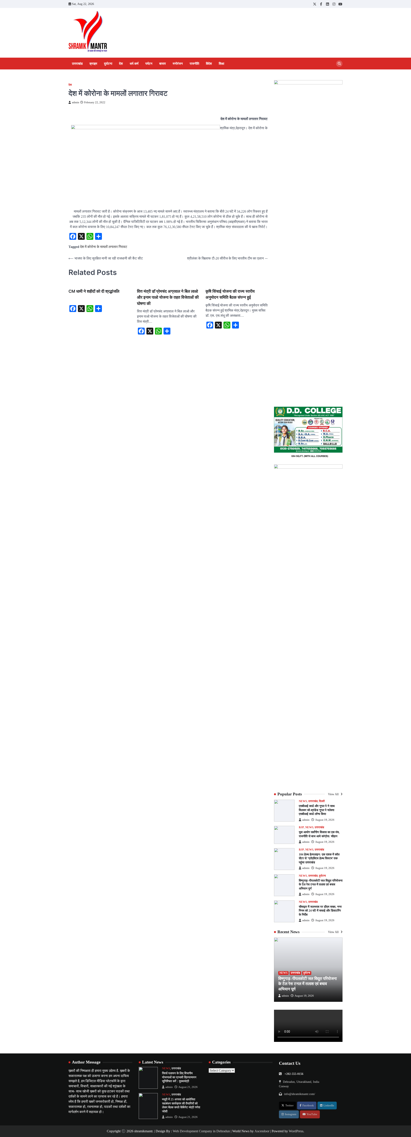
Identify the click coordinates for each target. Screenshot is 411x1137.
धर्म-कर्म (134, 63)
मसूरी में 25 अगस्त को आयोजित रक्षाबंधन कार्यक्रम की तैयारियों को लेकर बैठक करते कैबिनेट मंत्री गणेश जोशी (181, 1105)
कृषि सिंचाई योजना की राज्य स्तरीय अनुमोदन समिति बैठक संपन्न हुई (230, 294)
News (303, 801)
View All (334, 794)
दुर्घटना (108, 63)
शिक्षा (221, 63)
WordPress (296, 1131)
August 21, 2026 (188, 1087)
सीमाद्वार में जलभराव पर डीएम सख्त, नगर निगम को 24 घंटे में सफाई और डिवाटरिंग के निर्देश (320, 910)
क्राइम (93, 63)
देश (121, 63)
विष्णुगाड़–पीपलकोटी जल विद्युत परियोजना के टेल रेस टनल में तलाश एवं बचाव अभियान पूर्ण (320, 884)
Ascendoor (262, 1131)
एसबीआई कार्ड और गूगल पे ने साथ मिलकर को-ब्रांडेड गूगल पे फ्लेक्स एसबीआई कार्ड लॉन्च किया (317, 810)
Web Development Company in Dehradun (201, 1131)
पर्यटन (148, 63)
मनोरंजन (178, 63)
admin (75, 102)
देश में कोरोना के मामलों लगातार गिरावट (103, 247)
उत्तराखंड (77, 63)
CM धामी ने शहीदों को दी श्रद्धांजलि (93, 291)
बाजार (162, 63)
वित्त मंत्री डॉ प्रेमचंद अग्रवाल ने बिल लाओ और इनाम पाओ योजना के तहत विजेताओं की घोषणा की (168, 297)
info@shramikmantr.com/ (299, 1094)
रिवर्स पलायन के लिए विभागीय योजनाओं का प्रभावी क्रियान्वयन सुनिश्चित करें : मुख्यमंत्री (179, 1077)
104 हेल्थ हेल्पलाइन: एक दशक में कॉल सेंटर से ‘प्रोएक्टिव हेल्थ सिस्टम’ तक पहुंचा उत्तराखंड (319, 858)
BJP (301, 827)
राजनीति (194, 63)
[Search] (339, 63)
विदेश (209, 63)
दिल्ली (322, 801)
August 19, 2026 (324, 819)
